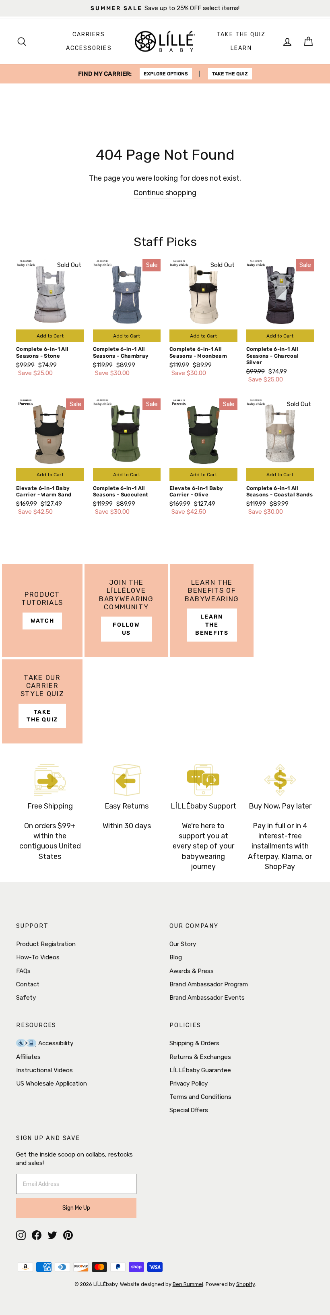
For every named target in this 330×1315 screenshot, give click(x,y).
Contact (27, 984)
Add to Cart (50, 336)
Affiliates (28, 1057)
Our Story (182, 944)
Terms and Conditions (200, 1096)
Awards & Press (191, 971)
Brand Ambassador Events (207, 997)
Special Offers (188, 1110)
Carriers (88, 34)
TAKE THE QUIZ (230, 74)
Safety (26, 997)
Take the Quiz (241, 34)
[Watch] (42, 610)
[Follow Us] (126, 610)
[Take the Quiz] (42, 701)
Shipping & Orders (194, 1043)
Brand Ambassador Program (208, 984)
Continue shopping (165, 192)
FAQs (23, 971)
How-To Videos (38, 957)
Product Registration (46, 944)
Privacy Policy (188, 1083)
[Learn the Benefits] (212, 610)
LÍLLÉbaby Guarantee (200, 1070)
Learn (241, 48)
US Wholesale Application (51, 1083)
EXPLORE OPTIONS (166, 74)
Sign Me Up (76, 1208)
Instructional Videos (44, 1070)
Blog (175, 957)
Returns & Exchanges (200, 1057)
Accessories (89, 48)
